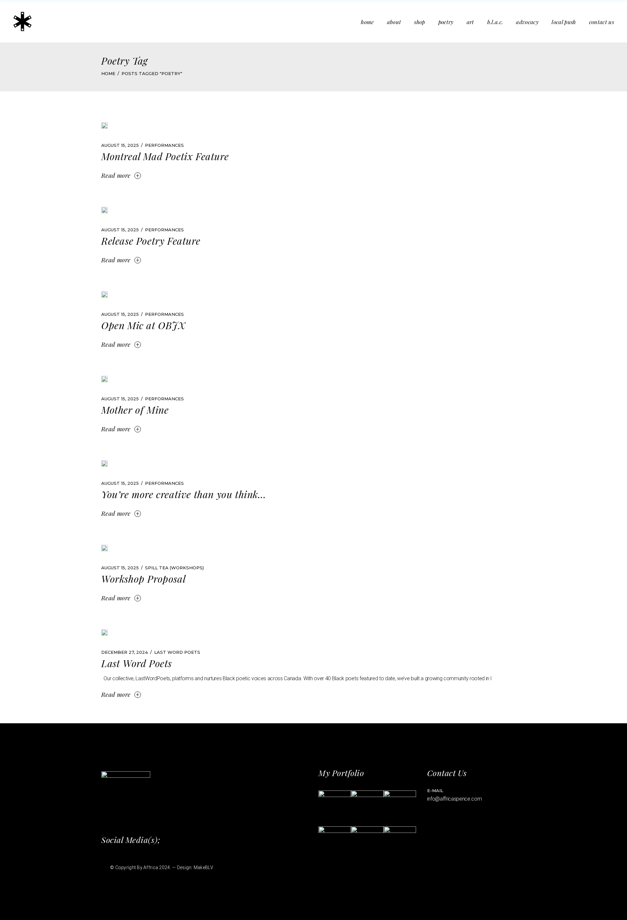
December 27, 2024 (124, 652)
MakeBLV (203, 867)
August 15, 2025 (120, 145)
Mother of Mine (135, 409)
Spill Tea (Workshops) (174, 567)
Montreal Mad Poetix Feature (165, 156)
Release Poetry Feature (150, 240)
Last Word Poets (177, 652)
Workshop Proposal (143, 578)
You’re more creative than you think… (183, 494)
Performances (164, 145)
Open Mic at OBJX (143, 325)
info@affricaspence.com (454, 799)
